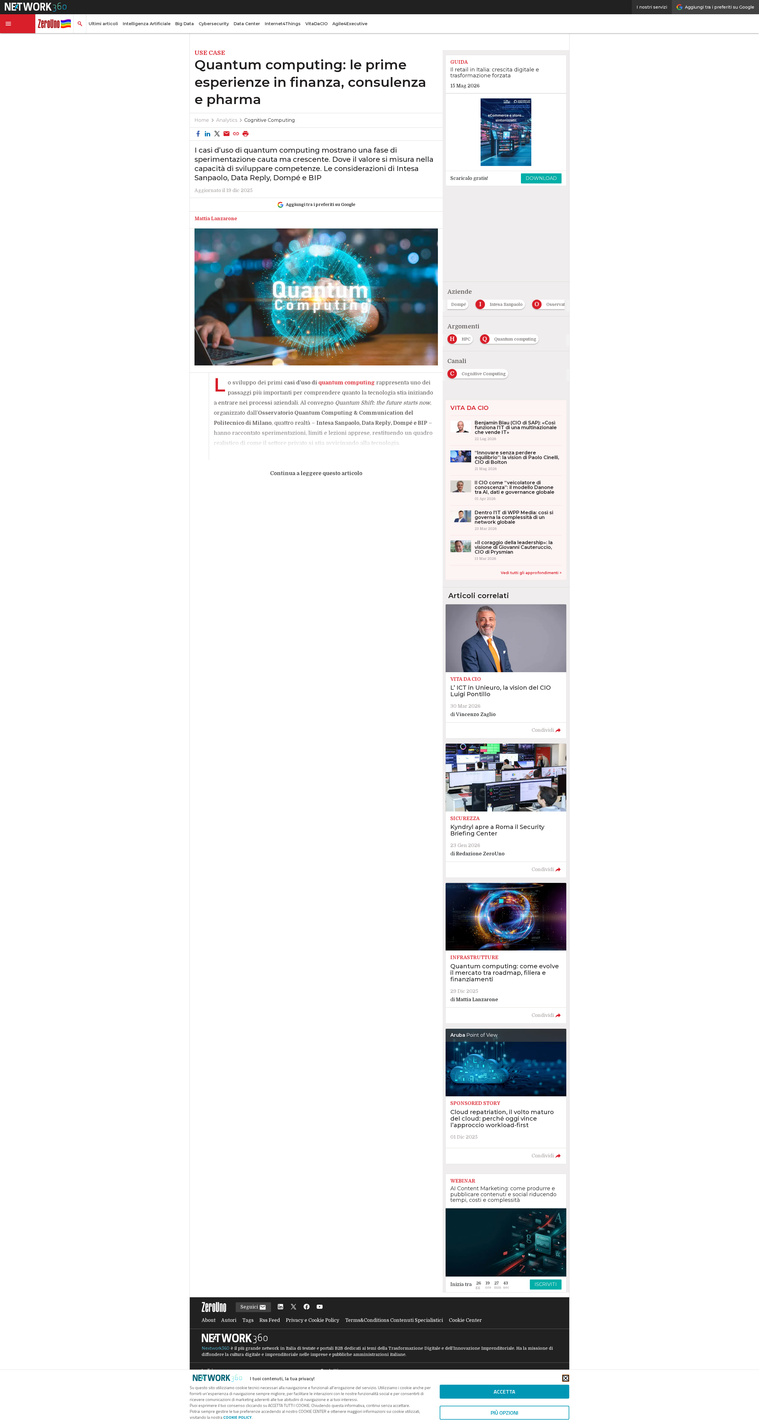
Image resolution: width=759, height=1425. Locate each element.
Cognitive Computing (269, 120)
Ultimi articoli (103, 23)
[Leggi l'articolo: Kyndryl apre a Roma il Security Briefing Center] (506, 811)
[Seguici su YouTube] (319, 1307)
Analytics (226, 120)
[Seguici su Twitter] (293, 1307)
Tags (247, 1320)
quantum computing (346, 383)
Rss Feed (269, 1320)
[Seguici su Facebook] (306, 1307)
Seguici (249, 1307)
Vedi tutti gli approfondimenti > (531, 573)
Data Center (247, 23)
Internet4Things (283, 23)
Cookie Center (465, 1320)
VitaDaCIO (316, 23)
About (209, 1320)
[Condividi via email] (226, 134)
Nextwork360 (215, 1348)
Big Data (184, 23)
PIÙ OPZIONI (504, 1413)
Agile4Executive (349, 23)
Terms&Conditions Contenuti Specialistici (394, 1320)
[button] (18, 23)
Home (201, 120)
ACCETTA (504, 1392)
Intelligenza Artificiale (146, 23)
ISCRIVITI (546, 1284)
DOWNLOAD (541, 178)
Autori (228, 1320)
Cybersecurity (214, 23)
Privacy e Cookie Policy (312, 1320)
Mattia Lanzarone (215, 218)
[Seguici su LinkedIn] (280, 1307)
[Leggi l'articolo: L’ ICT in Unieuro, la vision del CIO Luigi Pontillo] (506, 671)
